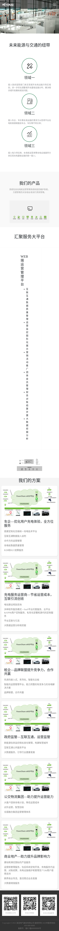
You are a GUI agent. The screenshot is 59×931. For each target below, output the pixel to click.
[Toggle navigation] (54, 4)
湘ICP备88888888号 (33, 928)
